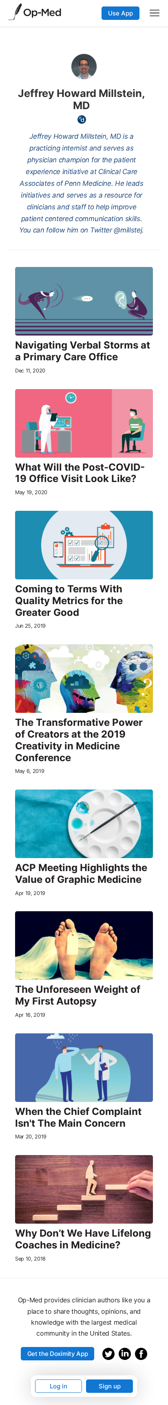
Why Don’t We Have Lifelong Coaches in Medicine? (83, 1239)
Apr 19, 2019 (30, 893)
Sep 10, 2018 (30, 1259)
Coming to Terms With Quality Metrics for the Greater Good (69, 600)
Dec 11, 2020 (30, 371)
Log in (58, 1386)
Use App (120, 13)
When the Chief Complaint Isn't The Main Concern (78, 1117)
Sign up (110, 1386)
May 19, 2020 (31, 492)
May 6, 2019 (29, 771)
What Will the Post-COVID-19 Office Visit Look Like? (80, 473)
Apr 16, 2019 (30, 1015)
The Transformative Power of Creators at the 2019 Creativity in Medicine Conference (79, 740)
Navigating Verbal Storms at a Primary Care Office (82, 351)
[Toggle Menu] (154, 13)
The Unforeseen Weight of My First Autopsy (77, 995)
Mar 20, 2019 (30, 1137)
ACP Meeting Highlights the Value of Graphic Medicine (81, 873)
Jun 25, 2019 (30, 626)
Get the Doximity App (57, 1354)
